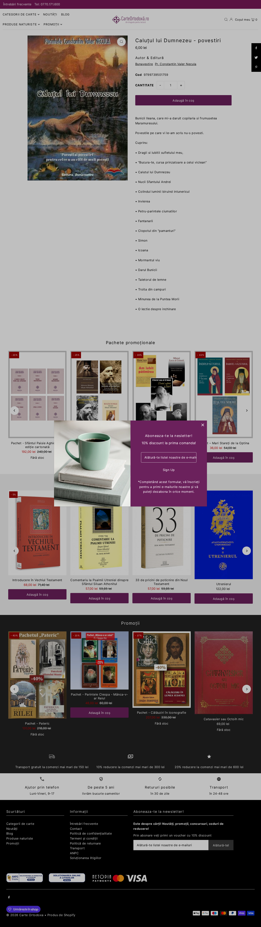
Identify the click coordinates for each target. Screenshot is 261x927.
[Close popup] (202, 424)
